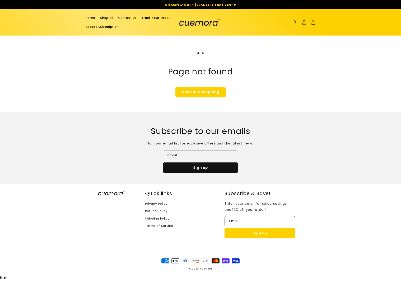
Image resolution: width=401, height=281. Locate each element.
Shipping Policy (157, 218)
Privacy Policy (156, 204)
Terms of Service (159, 226)
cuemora (206, 268)
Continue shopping (201, 92)
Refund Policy (156, 211)
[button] (294, 22)
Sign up (200, 167)
